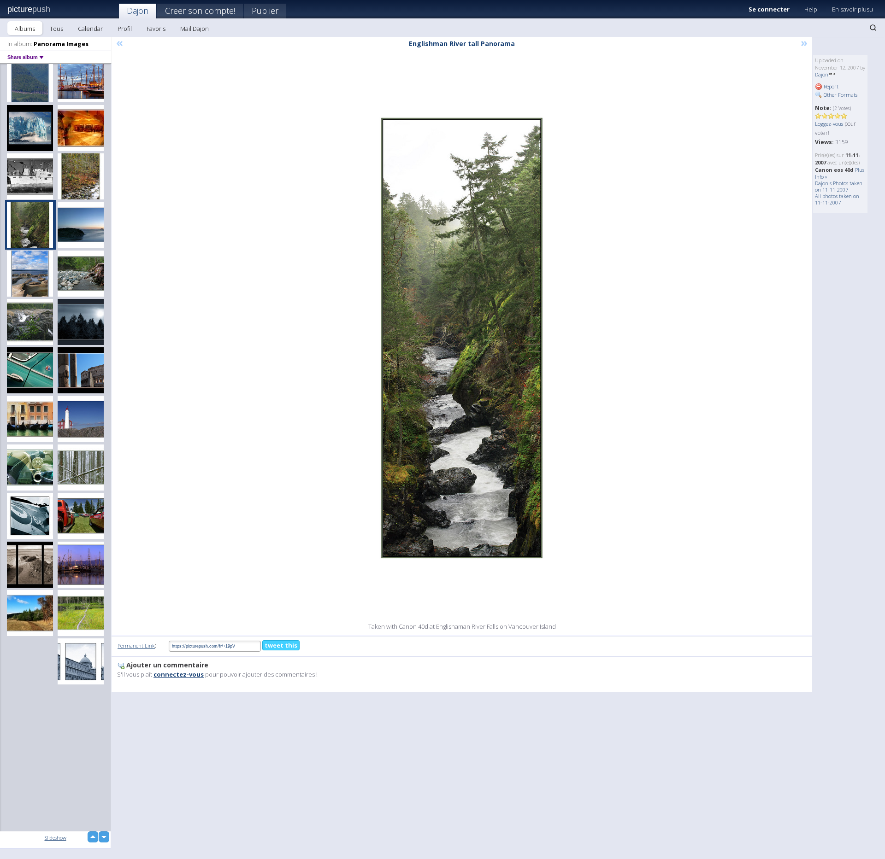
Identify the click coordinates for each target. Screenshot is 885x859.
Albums (25, 28)
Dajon (137, 10)
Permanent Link (136, 645)
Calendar (90, 28)
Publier (265, 10)
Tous (56, 28)
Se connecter (769, 9)
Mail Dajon (194, 28)
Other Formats (839, 94)
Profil (125, 28)
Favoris (156, 28)
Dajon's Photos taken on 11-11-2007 (838, 186)
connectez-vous (178, 674)
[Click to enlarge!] (462, 338)
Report (830, 86)
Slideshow (55, 837)
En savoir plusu (852, 9)
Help (810, 9)
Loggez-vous (829, 123)
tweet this (281, 645)
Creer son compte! (200, 10)
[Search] (873, 27)
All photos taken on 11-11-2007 (837, 199)
